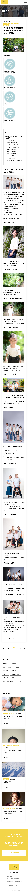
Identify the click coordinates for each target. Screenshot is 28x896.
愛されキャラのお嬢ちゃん (13, 147)
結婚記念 (14, 663)
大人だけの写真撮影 (12, 156)
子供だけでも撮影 (11, 158)
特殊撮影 (5, 663)
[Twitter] (9, 638)
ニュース (19, 681)
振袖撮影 (5, 670)
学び (13, 678)
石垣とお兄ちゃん (11, 140)
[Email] (13, 638)
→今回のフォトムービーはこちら (11, 218)
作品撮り (5, 674)
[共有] (17, 638)
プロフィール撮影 (8, 23)
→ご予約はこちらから (9, 631)
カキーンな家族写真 (11, 153)
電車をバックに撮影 (11, 149)
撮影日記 (6, 25)
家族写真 (16, 23)
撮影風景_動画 (15, 674)
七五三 (17, 667)
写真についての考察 (8, 681)
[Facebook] (5, 638)
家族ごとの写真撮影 (11, 151)
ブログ (4, 685)
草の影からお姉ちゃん (12, 143)
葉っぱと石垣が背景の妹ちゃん (14, 145)
